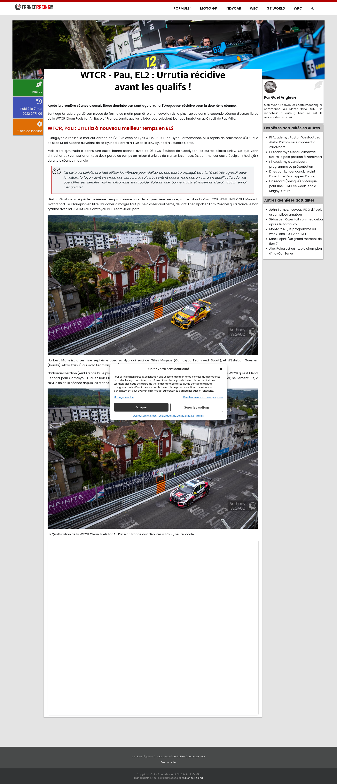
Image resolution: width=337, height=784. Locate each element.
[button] (221, 369)
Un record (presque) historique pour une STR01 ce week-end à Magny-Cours (293, 186)
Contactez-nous (196, 756)
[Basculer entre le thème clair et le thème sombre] (313, 9)
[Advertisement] (168, 49)
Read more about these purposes (203, 397)
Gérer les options (197, 407)
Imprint (200, 415)
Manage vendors (124, 397)
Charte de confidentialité (169, 756)
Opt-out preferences (145, 415)
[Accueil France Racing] (33, 8)
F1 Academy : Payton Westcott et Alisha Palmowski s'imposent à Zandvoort (294, 142)
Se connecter (168, 762)
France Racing (194, 778)
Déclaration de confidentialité (176, 415)
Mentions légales (142, 756)
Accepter (141, 407)
